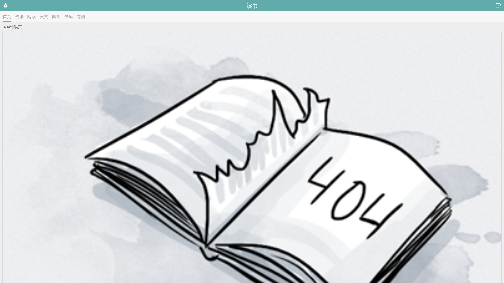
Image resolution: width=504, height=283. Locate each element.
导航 (81, 16)
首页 (7, 16)
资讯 (19, 16)
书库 (68, 16)
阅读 (31, 16)
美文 (44, 16)
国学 (56, 16)
